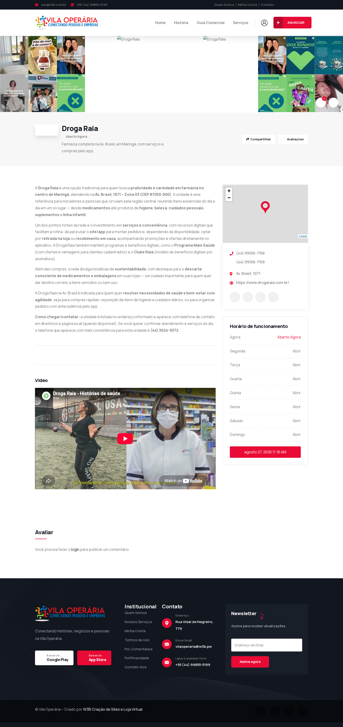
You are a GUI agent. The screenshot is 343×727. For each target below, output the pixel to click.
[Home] (66, 22)
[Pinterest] (306, 4)
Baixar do (53, 655)
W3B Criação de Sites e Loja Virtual (112, 709)
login (75, 549)
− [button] (229, 198)
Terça (235, 364)
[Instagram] (298, 4)
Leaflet (303, 236)
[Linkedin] (303, 711)
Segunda (237, 351)
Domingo (237, 434)
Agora (235, 337)
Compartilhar (260, 139)
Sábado (236, 420)
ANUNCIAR (295, 22)
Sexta (235, 406)
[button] (334, 74)
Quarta (236, 378)
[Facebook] (282, 4)
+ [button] (229, 191)
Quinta (235, 392)
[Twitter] (290, 4)
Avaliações (295, 139)
